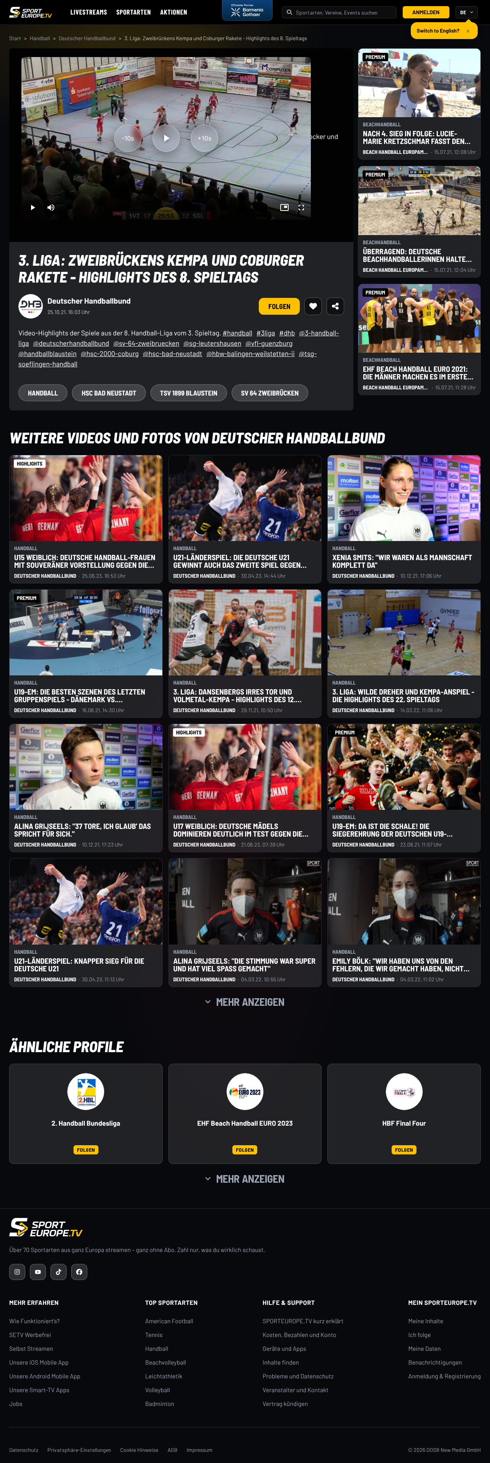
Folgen (279, 306)
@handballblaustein (47, 353)
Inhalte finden (281, 1362)
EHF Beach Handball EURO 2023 (244, 1123)
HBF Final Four (404, 1123)
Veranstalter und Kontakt (295, 1390)
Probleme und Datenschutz (298, 1376)
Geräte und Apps (284, 1348)
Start (15, 38)
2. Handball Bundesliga (86, 1123)
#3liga (265, 333)
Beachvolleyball (165, 1362)
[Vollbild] (301, 207)
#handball (237, 333)
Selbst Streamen (31, 1348)
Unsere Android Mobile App (44, 1376)
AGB (173, 1450)
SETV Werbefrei (30, 1335)
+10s (204, 138)
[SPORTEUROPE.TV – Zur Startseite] (30, 12)
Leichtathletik (163, 1376)
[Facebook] (79, 1272)
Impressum (199, 1450)
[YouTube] (38, 1272)
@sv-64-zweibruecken (146, 343)
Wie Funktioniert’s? (34, 1321)
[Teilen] (335, 306)
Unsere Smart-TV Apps (39, 1390)
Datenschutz (23, 1450)
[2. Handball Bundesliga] (85, 1091)
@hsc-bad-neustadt (172, 353)
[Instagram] (17, 1272)
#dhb (287, 333)
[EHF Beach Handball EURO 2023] (245, 1091)
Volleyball (157, 1390)
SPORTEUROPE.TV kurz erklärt (303, 1321)
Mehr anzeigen (250, 1001)
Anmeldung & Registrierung (444, 1376)
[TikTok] (59, 1272)
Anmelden (425, 12)
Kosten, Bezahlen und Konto (299, 1335)
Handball (40, 38)
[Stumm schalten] (51, 207)
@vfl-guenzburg (268, 343)
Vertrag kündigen (285, 1403)
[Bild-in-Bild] (284, 207)
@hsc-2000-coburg (110, 353)
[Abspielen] (166, 138)
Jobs (15, 1403)
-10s (128, 138)
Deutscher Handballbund (87, 38)
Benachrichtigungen (435, 1362)
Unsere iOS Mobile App (39, 1362)
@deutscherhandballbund (71, 343)
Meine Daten (424, 1348)
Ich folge (419, 1335)
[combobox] (344, 12)
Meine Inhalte (425, 1321)
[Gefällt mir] (313, 306)
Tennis (154, 1335)
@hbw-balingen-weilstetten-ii (250, 353)
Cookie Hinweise (139, 1450)
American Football (169, 1321)
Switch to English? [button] (438, 27)
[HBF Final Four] (404, 1091)
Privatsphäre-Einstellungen (79, 1450)
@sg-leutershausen (212, 343)
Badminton (159, 1403)
